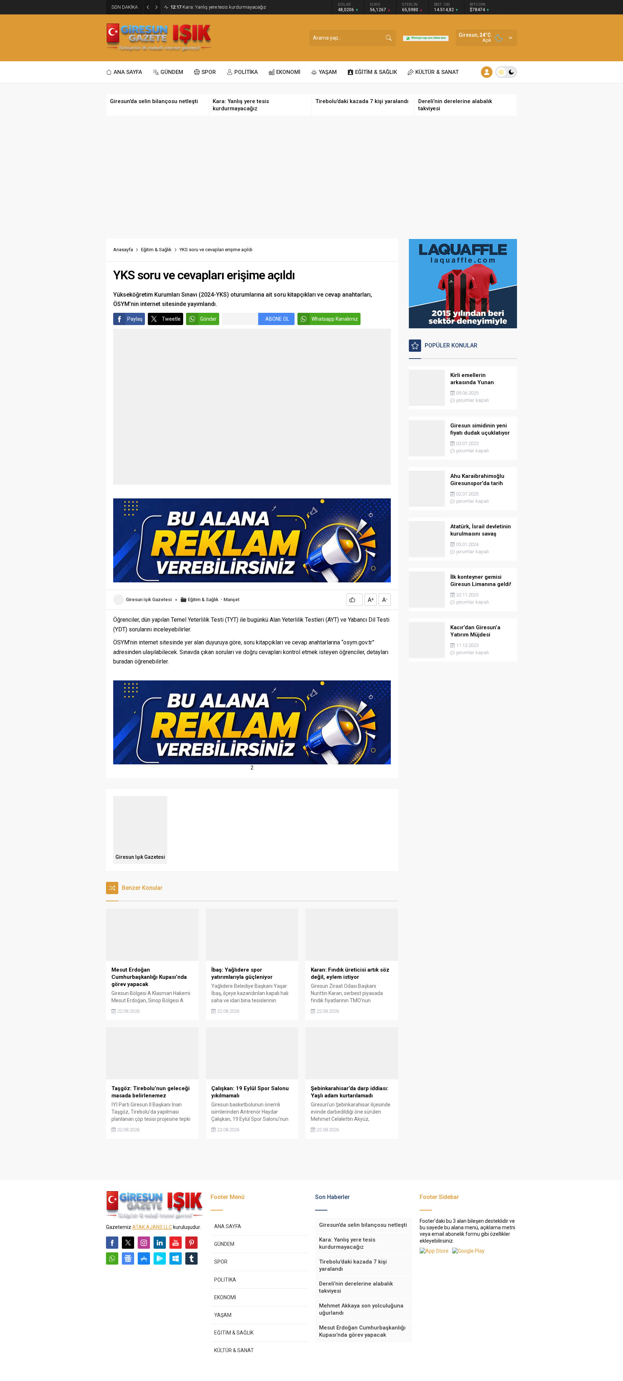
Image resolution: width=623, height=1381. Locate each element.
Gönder (208, 319)
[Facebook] (112, 1242)
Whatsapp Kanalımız (335, 319)
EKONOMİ (225, 1297)
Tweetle (171, 319)
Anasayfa (123, 249)
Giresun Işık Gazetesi (149, 599)
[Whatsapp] (112, 1258)
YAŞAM (222, 1315)
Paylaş (134, 319)
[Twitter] (128, 1242)
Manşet (231, 599)
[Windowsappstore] (175, 1258)
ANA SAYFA (227, 1226)
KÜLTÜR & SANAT (234, 1350)
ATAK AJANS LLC (152, 1227)
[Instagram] (144, 1242)
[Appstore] (144, 1258)
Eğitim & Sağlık (156, 249)
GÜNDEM (224, 1244)
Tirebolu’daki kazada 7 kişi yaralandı (215, 7)
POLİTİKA (225, 1280)
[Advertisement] (311, 177)
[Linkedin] (160, 1242)
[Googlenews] (128, 1258)
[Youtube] (175, 1242)
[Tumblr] (191, 1258)
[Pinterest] (191, 1242)
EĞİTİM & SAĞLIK (233, 1333)
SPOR (220, 1262)
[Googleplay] (160, 1258)
